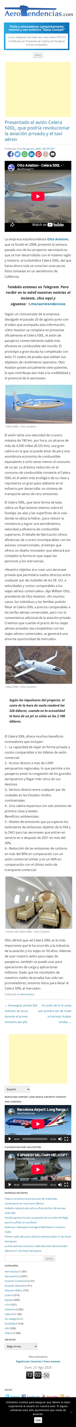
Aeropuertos (12, 1276)
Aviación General (14, 1285)
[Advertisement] (38, 89)
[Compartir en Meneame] (45, 156)
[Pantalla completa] (66, 1139)
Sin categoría (12, 1319)
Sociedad (10, 1323)
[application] (38, 1124)
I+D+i (8, 1304)
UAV (7, 1328)
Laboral (9, 1314)
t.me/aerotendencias (46, 303)
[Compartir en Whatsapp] (24, 156)
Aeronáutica (27, 994)
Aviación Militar (13, 1290)
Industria (10, 1309)
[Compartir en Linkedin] (31, 156)
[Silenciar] (60, 1139)
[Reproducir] (10, 1139)
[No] (71, 1412)
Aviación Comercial (16, 1281)
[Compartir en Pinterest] (38, 156)
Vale (38, 1420)
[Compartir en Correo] (52, 156)
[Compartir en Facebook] (10, 156)
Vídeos (8, 1333)
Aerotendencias (39, 12)
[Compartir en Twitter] (17, 156)
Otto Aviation (57, 239)
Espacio (9, 1300)
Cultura (9, 1295)
